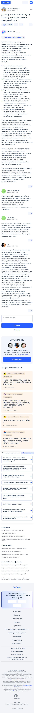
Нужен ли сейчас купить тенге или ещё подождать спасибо (15, 517)
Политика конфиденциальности (17, 629)
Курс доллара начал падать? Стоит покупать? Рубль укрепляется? (14, 510)
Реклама (17, 622)
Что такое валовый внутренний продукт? (14, 565)
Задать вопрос (17, 359)
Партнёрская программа (17, 633)
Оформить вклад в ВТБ (8, 533)
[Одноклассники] (13, 665)
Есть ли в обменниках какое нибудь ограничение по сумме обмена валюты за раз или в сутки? (15, 459)
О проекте (17, 611)
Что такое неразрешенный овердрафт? (13, 574)
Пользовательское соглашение (17, 679)
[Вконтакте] (8, 665)
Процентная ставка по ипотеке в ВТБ (12, 536)
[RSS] (26, 665)
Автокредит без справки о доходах (12, 530)
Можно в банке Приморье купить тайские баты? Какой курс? (13, 476)
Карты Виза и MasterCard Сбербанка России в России (15, 539)
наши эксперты (23, 355)
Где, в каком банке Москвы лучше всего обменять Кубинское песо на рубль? (14, 497)
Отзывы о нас (17, 619)
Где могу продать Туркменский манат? (15, 482)
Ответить (17, 325)
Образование (17, 640)
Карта (15, 626)
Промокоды (17, 636)
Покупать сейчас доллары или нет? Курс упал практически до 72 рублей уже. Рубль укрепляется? (14, 468)
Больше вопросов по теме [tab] (10, 453)
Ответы (10, 578)
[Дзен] (21, 665)
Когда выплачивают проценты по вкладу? (14, 568)
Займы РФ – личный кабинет (10, 557)
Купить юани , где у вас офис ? (12, 504)
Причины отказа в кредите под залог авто (14, 554)
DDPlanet (20, 708)
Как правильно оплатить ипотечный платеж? (15, 571)
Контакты (17, 615)
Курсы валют (7, 25)
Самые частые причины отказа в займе (13, 548)
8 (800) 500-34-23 (17, 654)
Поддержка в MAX (17, 651)
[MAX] (17, 665)
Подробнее (13, 690)
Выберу (3, 578)
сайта (19, 626)
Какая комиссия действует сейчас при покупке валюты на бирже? (15, 489)
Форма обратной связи (18, 648)
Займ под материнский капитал (11, 551)
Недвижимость (17, 643)
